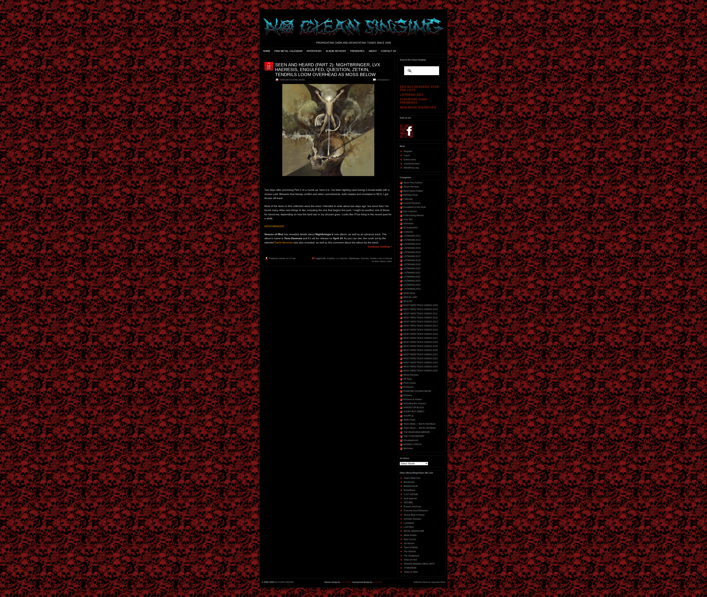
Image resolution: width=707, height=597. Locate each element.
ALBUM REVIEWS (336, 51)
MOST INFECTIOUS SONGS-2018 (420, 342)
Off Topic (407, 379)
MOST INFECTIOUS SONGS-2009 (420, 305)
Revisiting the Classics (414, 403)
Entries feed (410, 159)
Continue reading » (380, 246)
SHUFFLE (408, 416)
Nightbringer (354, 258)
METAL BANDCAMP (414, 531)
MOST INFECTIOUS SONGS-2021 (420, 354)
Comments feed (412, 163)
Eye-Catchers (410, 211)
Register (408, 151)
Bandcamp (409, 482)
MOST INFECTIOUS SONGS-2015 (420, 330)
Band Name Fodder (413, 191)
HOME (266, 51)
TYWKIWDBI (410, 568)
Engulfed (331, 258)
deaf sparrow (410, 498)
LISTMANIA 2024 (412, 285)
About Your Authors (413, 182)
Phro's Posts (409, 383)
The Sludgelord (411, 555)
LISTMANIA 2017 (412, 256)
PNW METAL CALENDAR (288, 51)
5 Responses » (383, 80)
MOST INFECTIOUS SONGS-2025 (420, 370)
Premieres (408, 387)
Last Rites (409, 527)
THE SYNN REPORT (413, 436)
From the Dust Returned (416, 510)
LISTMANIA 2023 (412, 281)
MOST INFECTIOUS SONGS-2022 (420, 358)
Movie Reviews (411, 375)
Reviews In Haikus (412, 399)
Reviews (407, 395)
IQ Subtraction (410, 227)
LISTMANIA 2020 (412, 268)
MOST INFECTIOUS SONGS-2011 (420, 313)
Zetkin (389, 261)
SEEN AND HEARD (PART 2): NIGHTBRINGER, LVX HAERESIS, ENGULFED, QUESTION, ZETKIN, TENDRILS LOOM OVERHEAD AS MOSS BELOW (327, 69)
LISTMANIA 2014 (412, 244)
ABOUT (373, 51)
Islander (282, 258)
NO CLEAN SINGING (284, 582)
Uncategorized (410, 440)
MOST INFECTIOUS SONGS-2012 (420, 317)
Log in (407, 155)
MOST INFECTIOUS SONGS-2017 (420, 338)
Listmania (408, 232)
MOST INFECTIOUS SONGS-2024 (420, 366)
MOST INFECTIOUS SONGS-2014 (420, 325)
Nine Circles (410, 539)
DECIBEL (408, 502)
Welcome (408, 448)
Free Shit (407, 219)
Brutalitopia (409, 490)
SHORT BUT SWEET (413, 411)
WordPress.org (411, 167)
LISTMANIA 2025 (412, 289)
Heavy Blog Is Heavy (414, 515)
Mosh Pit (407, 301)
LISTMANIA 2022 (412, 276)
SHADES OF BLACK (413, 407)
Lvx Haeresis (342, 258)
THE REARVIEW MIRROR (416, 432)
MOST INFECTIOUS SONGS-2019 (420, 346)
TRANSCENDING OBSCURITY (419, 564)
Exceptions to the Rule (414, 207)
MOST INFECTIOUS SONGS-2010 (420, 309)
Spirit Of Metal (411, 547)
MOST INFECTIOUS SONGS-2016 (420, 334)
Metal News (409, 293)
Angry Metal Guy (412, 478)
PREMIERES (357, 51)
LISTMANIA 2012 (412, 236)
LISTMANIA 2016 (412, 252)
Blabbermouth (411, 486)
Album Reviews (411, 186)
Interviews (408, 223)
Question (365, 258)
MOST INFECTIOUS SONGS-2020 (420, 350)
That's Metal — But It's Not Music (419, 424)
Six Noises (409, 543)
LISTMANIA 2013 (412, 240)
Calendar (408, 199)
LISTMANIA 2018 (412, 260)
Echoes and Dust (412, 506)
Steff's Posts (409, 420)
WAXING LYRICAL (412, 444)
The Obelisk (410, 551)
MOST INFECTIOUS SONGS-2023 (420, 362)
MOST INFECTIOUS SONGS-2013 (420, 321)
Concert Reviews (412, 203)
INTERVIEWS (314, 51)
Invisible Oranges (412, 519)
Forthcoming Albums (413, 215)
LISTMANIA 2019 (412, 264)
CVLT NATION (411, 494)
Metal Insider (410, 535)
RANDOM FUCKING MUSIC (292, 80)
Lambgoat (409, 523)
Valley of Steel (411, 572)
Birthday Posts (410, 195)
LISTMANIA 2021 (412, 272)
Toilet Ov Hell (410, 560)
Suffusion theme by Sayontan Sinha (429, 582)
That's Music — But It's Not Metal (419, 428)
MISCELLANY (410, 297)
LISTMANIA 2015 (412, 248)
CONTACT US (388, 51)
